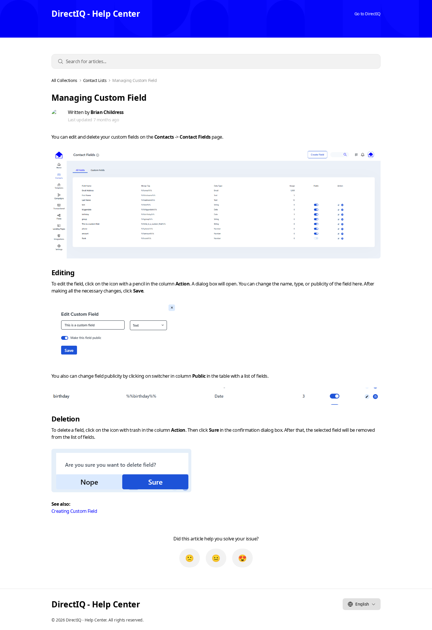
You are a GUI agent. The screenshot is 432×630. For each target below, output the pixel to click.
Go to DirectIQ (367, 13)
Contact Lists (95, 80)
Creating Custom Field (74, 511)
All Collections (64, 80)
